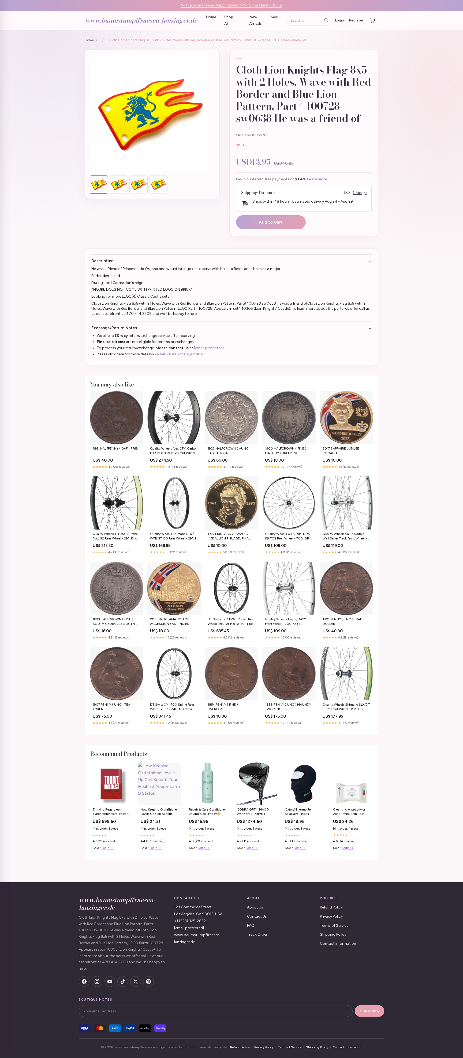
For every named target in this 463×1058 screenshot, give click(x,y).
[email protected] (209, 348)
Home (211, 17)
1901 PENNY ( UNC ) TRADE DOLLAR (343, 621)
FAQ (250, 925)
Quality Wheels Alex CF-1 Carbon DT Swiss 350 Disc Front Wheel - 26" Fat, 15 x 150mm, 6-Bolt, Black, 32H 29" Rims (173, 451)
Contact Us (257, 916)
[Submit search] (326, 20)
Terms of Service (334, 925)
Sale (274, 17)
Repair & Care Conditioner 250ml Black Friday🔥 (207, 812)
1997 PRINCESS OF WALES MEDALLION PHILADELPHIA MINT (228, 536)
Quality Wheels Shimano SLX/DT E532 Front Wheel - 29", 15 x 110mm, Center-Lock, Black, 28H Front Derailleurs (346, 707)
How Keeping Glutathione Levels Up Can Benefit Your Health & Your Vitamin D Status (159, 812)
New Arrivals (255, 20)
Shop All (228, 20)
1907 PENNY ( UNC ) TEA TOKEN (111, 707)
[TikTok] (122, 981)
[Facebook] (84, 981)
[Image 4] (158, 185)
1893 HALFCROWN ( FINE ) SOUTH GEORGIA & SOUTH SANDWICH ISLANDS (114, 621)
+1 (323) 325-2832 (190, 921)
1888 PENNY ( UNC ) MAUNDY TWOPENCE (288, 707)
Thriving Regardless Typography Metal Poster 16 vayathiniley (110, 812)
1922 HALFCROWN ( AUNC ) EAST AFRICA (229, 451)
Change (360, 193)
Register (356, 20)
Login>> (108, 848)
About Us (255, 907)
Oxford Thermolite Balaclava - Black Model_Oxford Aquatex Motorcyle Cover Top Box (302, 812)
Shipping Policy (333, 934)
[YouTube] (109, 981)
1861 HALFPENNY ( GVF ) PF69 (115, 448)
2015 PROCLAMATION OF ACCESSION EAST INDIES (169, 621)
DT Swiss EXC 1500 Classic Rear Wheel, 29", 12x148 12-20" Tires (231, 621)
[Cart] (372, 20)
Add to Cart (271, 222)
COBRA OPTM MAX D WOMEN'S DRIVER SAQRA (253, 812)
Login (339, 20)
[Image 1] (99, 185)
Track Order (257, 934)
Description (102, 260)
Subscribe (369, 1011)
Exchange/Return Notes (114, 328)
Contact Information (338, 943)
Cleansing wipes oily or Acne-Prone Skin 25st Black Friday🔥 (349, 812)
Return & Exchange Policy (181, 354)
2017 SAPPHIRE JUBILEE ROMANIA (341, 451)
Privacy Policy (331, 916)
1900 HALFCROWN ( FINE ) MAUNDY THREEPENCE (285, 451)
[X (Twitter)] (135, 981)
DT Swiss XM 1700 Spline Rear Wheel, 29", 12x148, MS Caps (172, 707)
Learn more (317, 179)
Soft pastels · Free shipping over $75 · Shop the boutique (231, 5)
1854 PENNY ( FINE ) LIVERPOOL (223, 707)
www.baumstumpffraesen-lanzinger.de (141, 20)
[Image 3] (138, 185)
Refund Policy (331, 907)
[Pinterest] (148, 981)
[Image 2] (119, 185)
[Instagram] (97, 981)
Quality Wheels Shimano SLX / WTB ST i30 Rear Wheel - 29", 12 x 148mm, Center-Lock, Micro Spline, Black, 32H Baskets (174, 536)
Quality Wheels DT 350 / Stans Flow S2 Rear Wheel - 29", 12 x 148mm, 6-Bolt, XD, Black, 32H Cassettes (115, 536)
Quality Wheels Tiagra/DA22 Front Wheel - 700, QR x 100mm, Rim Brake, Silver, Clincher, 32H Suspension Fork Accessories (287, 621)
